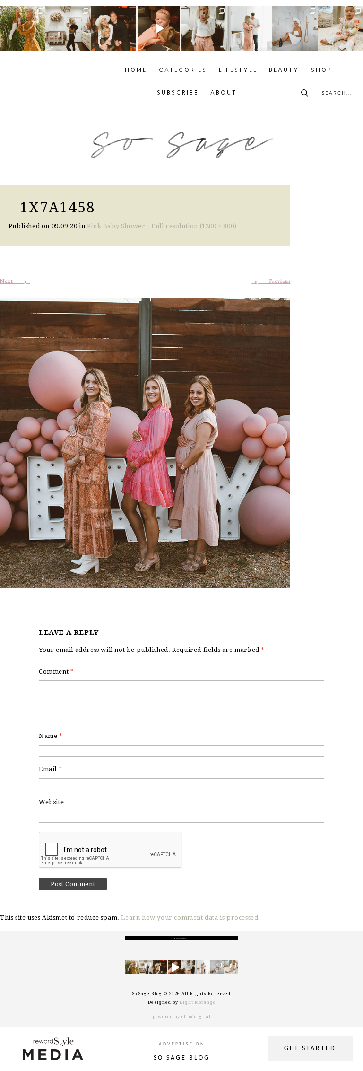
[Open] (22, 28)
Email (50, 769)
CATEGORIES (183, 70)
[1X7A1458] (145, 442)
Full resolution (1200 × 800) (193, 225)
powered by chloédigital (182, 1016)
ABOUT (223, 93)
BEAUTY (284, 70)
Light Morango (198, 1002)
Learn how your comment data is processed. (190, 917)
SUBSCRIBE (178, 93)
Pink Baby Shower (116, 225)
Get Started (310, 1048)
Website (51, 802)
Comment (56, 671)
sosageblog (22, 13)
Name (51, 735)
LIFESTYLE (238, 70)
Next (15, 281)
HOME (136, 70)
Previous (270, 281)
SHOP (321, 70)
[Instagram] (39, 45)
